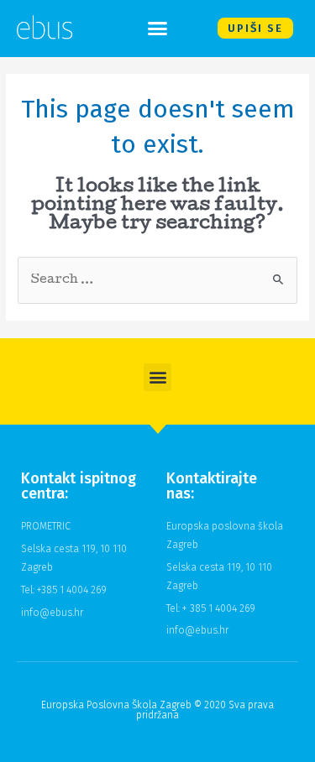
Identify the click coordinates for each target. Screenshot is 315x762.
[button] (158, 28)
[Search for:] (157, 280)
